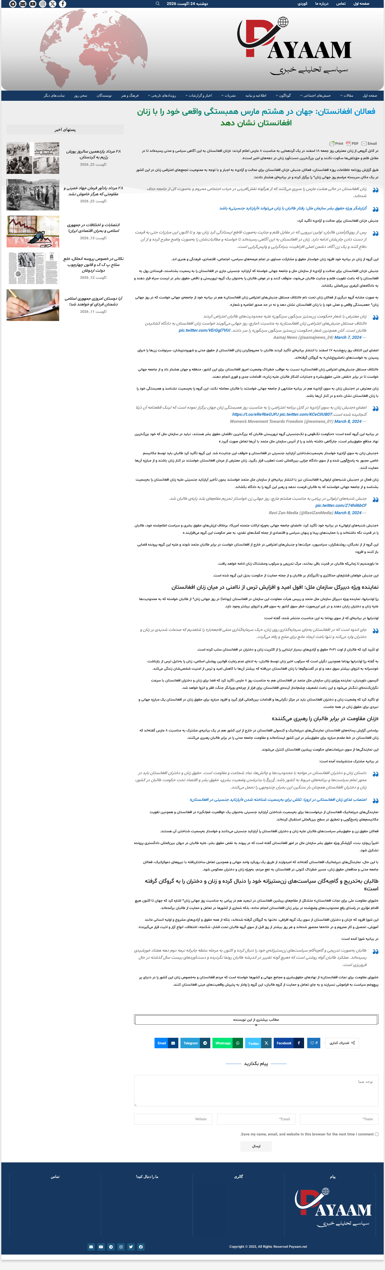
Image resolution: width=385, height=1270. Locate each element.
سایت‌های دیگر (54, 95)
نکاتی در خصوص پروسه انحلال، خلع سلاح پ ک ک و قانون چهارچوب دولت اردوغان (93, 265)
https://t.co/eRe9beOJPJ (255, 415)
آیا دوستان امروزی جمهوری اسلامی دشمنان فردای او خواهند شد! (93, 301)
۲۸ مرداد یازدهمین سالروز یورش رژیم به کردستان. (93, 154)
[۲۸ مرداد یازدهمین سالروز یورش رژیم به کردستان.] (33, 158)
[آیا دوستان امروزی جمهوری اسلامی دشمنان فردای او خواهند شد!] (33, 305)
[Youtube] (32, 4)
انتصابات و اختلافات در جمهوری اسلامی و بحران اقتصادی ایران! (93, 228)
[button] (205, 1210)
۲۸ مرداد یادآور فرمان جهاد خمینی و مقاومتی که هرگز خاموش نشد (93, 191)
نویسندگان (104, 95)
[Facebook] (62, 4)
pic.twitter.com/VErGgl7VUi (204, 331)
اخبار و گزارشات (200, 95)
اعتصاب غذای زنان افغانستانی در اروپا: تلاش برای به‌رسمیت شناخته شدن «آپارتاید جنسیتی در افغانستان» (278, 800)
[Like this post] (312, 1043)
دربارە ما (321, 4)
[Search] (157, 4)
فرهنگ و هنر (130, 95)
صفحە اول (361, 4)
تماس (341, 4)
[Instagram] (42, 4)
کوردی (302, 4)
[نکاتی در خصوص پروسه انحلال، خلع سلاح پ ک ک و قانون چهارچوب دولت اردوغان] (33, 268)
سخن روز (80, 95)
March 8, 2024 (347, 422)
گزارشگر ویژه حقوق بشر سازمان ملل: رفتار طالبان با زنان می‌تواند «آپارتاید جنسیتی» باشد (292, 208)
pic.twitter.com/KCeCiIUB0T (305, 415)
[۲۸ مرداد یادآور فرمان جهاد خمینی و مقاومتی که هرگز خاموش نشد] (33, 195)
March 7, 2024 (347, 338)
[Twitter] (52, 4)
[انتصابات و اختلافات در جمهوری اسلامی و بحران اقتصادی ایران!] (33, 231)
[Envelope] (91, 1247)
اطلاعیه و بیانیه (255, 95)
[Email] (22, 4)
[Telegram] (12, 4)
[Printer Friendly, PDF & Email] (353, 143)
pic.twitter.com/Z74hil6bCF (340, 506)
